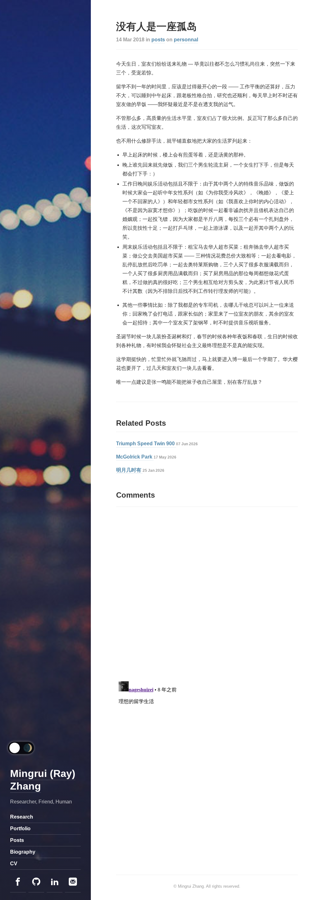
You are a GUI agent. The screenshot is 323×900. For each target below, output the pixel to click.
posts (158, 39)
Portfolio (20, 828)
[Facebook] (18, 882)
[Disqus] (207, 593)
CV (13, 863)
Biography (22, 852)
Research (21, 817)
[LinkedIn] (54, 882)
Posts (17, 840)
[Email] (73, 882)
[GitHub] (36, 882)
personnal (186, 39)
